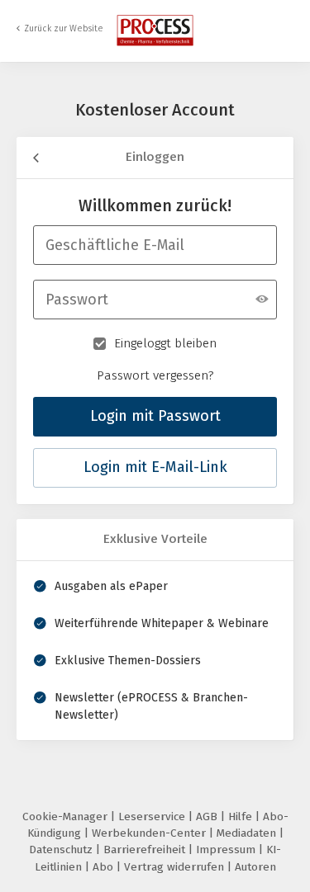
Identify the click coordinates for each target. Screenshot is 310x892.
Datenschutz (62, 849)
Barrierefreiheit (145, 849)
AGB (208, 816)
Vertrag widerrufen (175, 867)
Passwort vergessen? (155, 375)
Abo (105, 867)
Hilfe (241, 816)
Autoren (255, 867)
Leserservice (153, 816)
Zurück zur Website (63, 28)
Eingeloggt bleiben (165, 343)
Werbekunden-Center (150, 833)
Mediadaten (248, 833)
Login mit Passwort (155, 416)
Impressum (227, 849)
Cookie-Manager (66, 816)
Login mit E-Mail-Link (155, 467)
